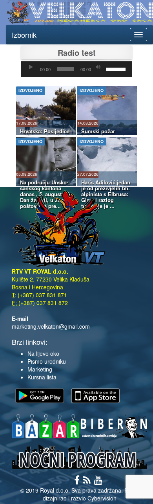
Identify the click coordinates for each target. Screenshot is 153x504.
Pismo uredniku (46, 361)
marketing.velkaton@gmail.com (51, 326)
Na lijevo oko (43, 353)
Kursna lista (41, 377)
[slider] (117, 68)
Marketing (39, 369)
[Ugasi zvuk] (98, 67)
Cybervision (102, 498)
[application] (76, 69)
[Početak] (31, 67)
